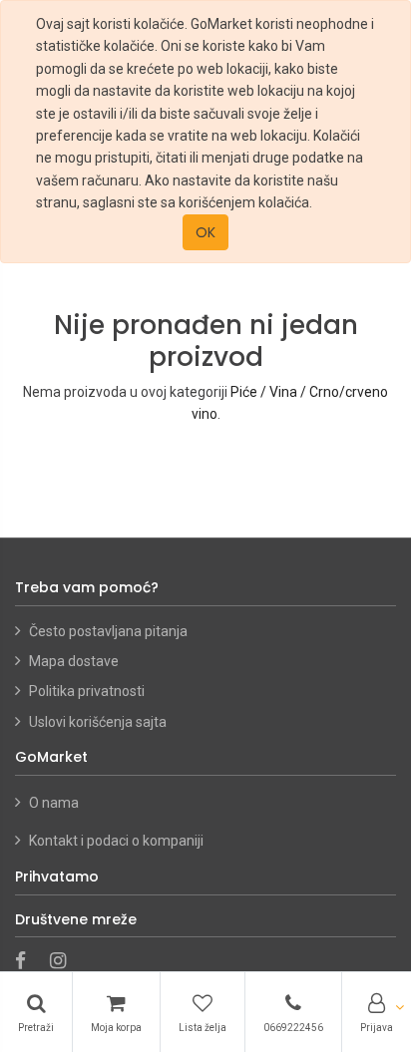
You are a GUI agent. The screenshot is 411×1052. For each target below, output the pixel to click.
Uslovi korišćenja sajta (98, 722)
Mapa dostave (74, 661)
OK (205, 232)
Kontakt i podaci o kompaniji (116, 841)
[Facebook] (27, 962)
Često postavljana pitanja (108, 631)
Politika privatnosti (87, 691)
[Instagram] (64, 962)
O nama (55, 803)
